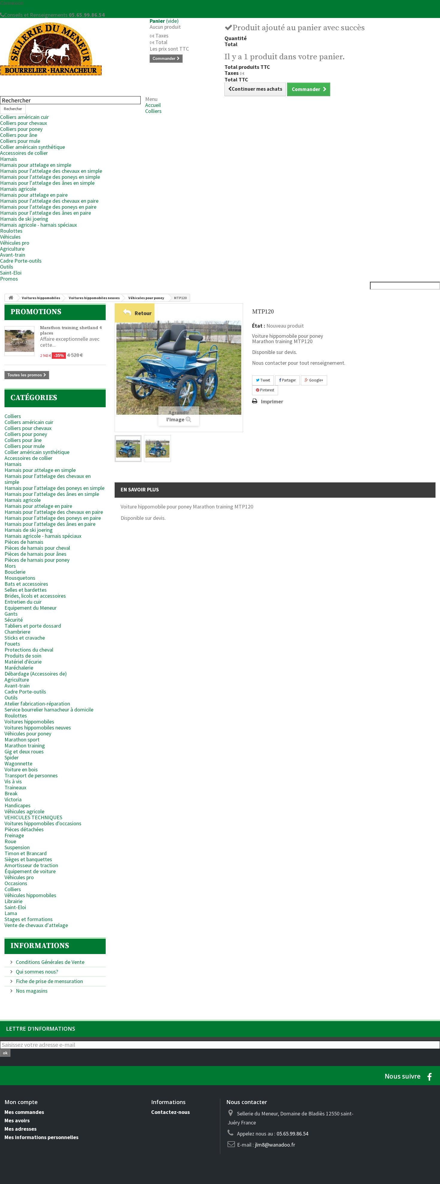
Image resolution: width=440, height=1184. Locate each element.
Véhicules (10, 236)
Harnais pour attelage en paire (34, 194)
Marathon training (24, 745)
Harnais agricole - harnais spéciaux (38, 224)
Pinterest (266, 390)
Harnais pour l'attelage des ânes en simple (47, 182)
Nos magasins (31, 990)
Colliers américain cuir (24, 116)
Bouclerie (14, 571)
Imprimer (272, 401)
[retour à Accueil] (10, 298)
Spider (11, 757)
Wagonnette (18, 763)
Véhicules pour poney (27, 733)
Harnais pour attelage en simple (35, 164)
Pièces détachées (24, 829)
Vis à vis (13, 781)
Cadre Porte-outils (21, 260)
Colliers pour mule (20, 140)
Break (11, 793)
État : (258, 326)
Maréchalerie (18, 667)
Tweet (265, 380)
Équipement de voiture (30, 871)
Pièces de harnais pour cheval (37, 547)
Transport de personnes (31, 775)
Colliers (153, 111)
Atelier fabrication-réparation (37, 703)
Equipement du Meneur (30, 607)
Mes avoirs (17, 1120)
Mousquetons (19, 577)
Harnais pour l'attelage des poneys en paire (48, 206)
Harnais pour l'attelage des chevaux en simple (51, 170)
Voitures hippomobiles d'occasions (42, 823)
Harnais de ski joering (24, 218)
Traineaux (15, 787)
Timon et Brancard (25, 853)
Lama (10, 913)
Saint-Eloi (11, 272)
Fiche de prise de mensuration (49, 981)
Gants (11, 613)
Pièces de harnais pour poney (36, 559)
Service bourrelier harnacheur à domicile (48, 709)
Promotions (35, 312)
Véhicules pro (14, 242)
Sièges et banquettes (28, 859)
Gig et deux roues (24, 751)
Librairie (13, 901)
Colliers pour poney (21, 128)
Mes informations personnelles (41, 1137)
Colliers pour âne (18, 134)
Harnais (8, 158)
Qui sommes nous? (36, 971)
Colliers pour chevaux (23, 122)
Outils (6, 266)
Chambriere (17, 631)
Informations (39, 945)
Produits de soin (22, 655)
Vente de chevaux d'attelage (36, 925)
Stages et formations (28, 919)
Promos (9, 278)
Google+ (315, 380)
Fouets (12, 643)
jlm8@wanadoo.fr (275, 1144)
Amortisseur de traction (31, 865)
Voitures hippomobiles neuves (37, 727)
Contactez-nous (18, 8)
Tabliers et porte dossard (32, 625)
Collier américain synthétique (32, 146)
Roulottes (11, 230)
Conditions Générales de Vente (49, 962)
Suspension (17, 847)
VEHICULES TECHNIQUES (33, 817)
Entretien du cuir (23, 601)
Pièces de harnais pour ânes (35, 553)
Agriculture (12, 248)
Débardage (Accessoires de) (35, 673)
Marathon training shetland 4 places (71, 330)
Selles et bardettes (25, 589)
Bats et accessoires (26, 583)
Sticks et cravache (24, 637)
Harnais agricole (18, 188)
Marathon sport (22, 739)
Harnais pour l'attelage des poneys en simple (50, 176)
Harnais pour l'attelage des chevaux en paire (49, 200)
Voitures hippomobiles (29, 721)
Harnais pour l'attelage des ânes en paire (45, 212)
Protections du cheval (28, 649)
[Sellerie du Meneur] (70, 48)
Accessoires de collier (24, 152)
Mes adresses (20, 1128)
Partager (288, 380)
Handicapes (17, 805)
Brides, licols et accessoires (35, 595)
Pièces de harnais (23, 541)
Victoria (13, 799)
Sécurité (13, 619)
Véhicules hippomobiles (30, 895)
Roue (10, 841)
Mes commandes (24, 1112)
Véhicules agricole (24, 811)
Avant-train (12, 254)
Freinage (14, 835)
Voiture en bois (21, 769)
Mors (10, 565)
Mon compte (21, 1102)
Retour (143, 313)
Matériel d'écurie (23, 661)
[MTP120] (128, 448)
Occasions (15, 883)
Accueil (153, 105)
